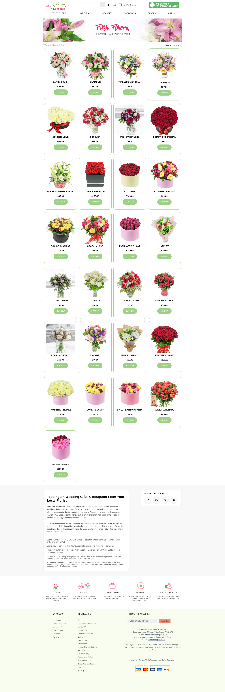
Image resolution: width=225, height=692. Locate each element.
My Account (57, 627)
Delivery (81, 637)
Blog (79, 667)
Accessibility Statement (87, 624)
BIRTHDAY (85, 13)
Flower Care (82, 640)
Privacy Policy (83, 654)
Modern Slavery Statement (88, 647)
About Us (81, 620)
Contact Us (57, 634)
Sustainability (83, 660)
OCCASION (107, 13)
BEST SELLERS (59, 13)
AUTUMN (172, 13)
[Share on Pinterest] (156, 500)
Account (113, 5)
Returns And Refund (85, 657)
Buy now (61, 92)
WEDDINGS (130, 13)
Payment (81, 650)
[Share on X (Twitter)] (165, 500)
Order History (58, 630)
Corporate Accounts (85, 634)
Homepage (57, 620)
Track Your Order (59, 624)
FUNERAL (152, 13)
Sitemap (81, 671)
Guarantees (82, 644)
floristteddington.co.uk (156, 640)
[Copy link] (173, 500)
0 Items (133, 5)
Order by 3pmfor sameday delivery (167, 5)
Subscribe (165, 621)
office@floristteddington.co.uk (156, 635)
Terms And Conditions (86, 664)
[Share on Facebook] (147, 500)
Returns (56, 637)
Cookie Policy (83, 630)
